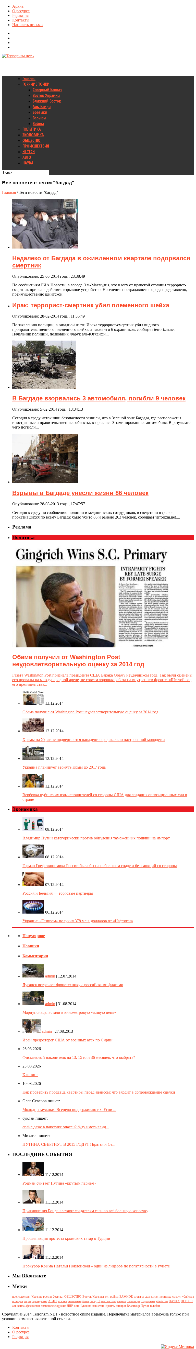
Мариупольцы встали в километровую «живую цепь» (69, 1012)
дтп (107, 1296)
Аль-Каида (42, 106)
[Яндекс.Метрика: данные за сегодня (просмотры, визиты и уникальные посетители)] (177, 1346)
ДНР (70, 1306)
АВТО (26, 157)
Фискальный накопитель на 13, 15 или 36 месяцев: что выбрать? (78, 1057)
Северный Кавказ (47, 90)
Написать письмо (27, 25)
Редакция (20, 15)
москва (62, 1301)
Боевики (40, 112)
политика (165, 1296)
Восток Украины (46, 95)
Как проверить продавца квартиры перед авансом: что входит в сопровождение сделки (98, 1092)
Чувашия (85, 1306)
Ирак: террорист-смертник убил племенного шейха (90, 305)
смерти (176, 1296)
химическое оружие (53, 1306)
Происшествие (106, 1301)
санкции (121, 1306)
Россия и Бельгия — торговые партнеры (57, 893)
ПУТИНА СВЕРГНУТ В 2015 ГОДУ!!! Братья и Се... (68, 1144)
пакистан (98, 1306)
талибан (155, 1306)
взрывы (139, 1296)
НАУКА (27, 163)
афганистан (33, 1306)
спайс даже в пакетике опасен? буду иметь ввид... (65, 1127)
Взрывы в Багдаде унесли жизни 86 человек (80, 492)
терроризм (148, 1301)
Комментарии (35, 956)
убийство (162, 1301)
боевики (58, 1296)
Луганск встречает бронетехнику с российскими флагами (72, 985)
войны (114, 1296)
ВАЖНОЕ (126, 1296)
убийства (188, 1296)
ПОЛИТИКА (31, 129)
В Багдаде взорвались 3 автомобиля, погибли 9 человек (99, 398)
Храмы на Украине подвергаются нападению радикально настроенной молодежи (93, 739)
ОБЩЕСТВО (31, 140)
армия (154, 1296)
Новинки (30, 946)
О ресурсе (21, 11)
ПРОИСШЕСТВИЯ (35, 146)
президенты (39, 1301)
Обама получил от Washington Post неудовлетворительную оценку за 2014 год (90, 712)
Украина (36, 1296)
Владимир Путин (138, 1306)
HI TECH (28, 151)
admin (50, 976)
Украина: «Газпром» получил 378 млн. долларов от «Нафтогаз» (77, 921)
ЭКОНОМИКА (33, 135)
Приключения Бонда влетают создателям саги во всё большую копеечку (85, 1211)
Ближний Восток (47, 101)
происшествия (21, 1296)
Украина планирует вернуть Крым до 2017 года (64, 767)
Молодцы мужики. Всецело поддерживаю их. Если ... (69, 1109)
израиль (110, 1306)
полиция (17, 1301)
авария (121, 1301)
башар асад (89, 1301)
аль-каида (18, 1306)
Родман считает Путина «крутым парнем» (59, 1183)
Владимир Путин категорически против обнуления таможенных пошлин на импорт (96, 838)
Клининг (30, 1075)
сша (147, 1296)
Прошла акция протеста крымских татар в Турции (66, 1238)
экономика (74, 1301)
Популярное (33, 936)
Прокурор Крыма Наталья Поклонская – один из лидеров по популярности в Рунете (96, 1266)
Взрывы (39, 118)
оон (76, 1306)
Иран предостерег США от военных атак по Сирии (67, 1040)
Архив (18, 6)
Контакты (20, 20)
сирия (27, 1301)
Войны (38, 123)
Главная (28, 78)
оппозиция (133, 1301)
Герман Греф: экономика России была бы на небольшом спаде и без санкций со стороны (99, 865)
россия (47, 1296)
